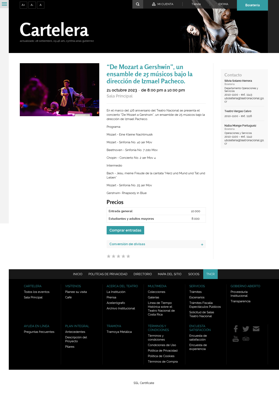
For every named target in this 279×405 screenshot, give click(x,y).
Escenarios (196, 297)
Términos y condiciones (156, 337)
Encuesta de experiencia (198, 347)
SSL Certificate (144, 383)
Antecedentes (75, 332)
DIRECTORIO (143, 274)
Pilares (69, 347)
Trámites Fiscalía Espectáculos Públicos (205, 305)
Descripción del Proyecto (76, 339)
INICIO (77, 274)
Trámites (195, 292)
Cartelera (54, 29)
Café (68, 297)
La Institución (116, 292)
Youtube (235, 338)
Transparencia (240, 301)
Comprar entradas (125, 230)
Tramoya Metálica (119, 332)
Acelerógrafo (116, 303)
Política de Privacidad (162, 350)
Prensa (111, 297)
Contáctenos (256, 328)
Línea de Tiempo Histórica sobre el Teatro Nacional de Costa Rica (161, 308)
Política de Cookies (161, 356)
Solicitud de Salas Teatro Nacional (201, 314)
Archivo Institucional (121, 308)
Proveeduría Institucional (239, 294)
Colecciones (156, 292)
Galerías (153, 297)
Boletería (252, 5)
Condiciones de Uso (162, 345)
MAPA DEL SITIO (169, 274)
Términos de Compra (163, 361)
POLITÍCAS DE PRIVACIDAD (107, 274)
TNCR (210, 274)
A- (32, 5)
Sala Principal (120, 96)
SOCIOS (193, 274)
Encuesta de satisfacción (198, 337)
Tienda (196, 4)
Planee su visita (76, 292)
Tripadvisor (245, 338)
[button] (144, 376)
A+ (23, 5)
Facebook (235, 328)
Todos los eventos (36, 292)
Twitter (245, 328)
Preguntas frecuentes (39, 332)
